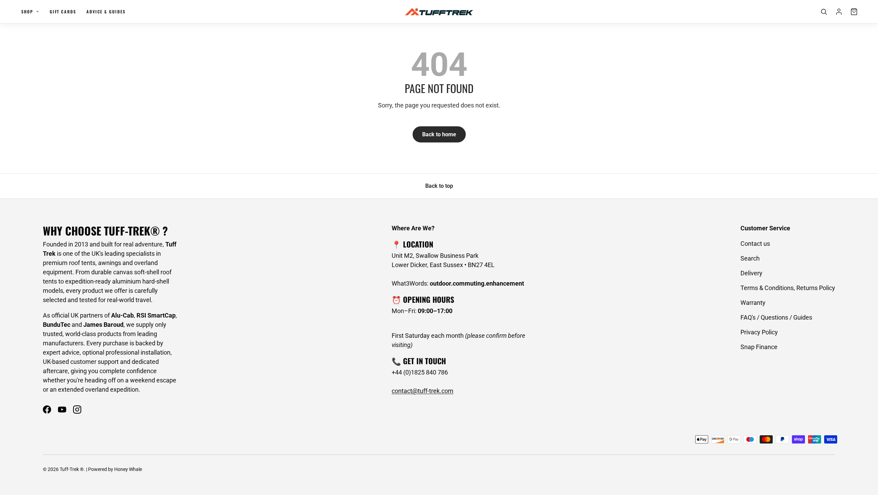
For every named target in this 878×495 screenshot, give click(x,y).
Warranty (753, 302)
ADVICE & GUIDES (106, 11)
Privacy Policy (759, 332)
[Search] (823, 11)
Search (750, 258)
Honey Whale (128, 469)
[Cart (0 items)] (854, 11)
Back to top (439, 186)
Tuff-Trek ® (72, 469)
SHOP (27, 11)
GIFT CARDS (63, 11)
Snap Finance (759, 346)
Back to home (439, 134)
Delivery (751, 273)
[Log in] (838, 11)
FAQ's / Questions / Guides (776, 317)
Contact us (755, 243)
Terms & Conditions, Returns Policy (787, 287)
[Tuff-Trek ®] (439, 12)
